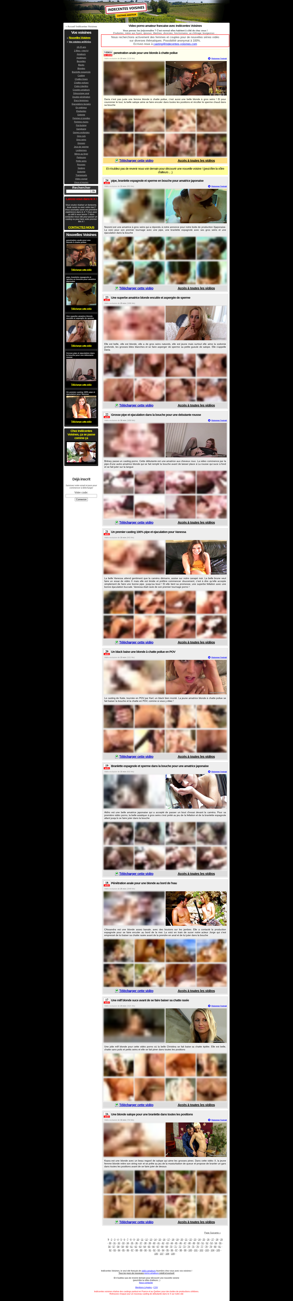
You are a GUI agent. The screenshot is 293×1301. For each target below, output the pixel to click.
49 (194, 1243)
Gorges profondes (81, 132)
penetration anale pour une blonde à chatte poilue (146, 53)
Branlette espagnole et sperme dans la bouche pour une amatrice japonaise (160, 766)
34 (127, 1243)
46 (180, 1243)
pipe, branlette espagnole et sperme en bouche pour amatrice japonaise (157, 180)
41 (158, 1243)
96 (172, 1250)
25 (204, 1239)
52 (207, 1243)
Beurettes (81, 61)
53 (211, 1243)
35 (132, 1243)
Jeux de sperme (81, 147)
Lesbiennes (81, 150)
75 (193, 1246)
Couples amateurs (81, 90)
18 (173, 1239)
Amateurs (81, 54)
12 (146, 1239)
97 (176, 1250)
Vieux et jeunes (81, 182)
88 (136, 1250)
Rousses (81, 164)
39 (150, 1243)
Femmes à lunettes (81, 118)
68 (162, 1246)
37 (141, 1243)
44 (172, 1243)
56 (109, 1246)
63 (140, 1246)
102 (201, 1250)
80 (215, 1246)
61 (131, 1246)
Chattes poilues (81, 83)
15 (160, 1239)
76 (197, 1246)
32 (119, 1243)
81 (219, 1246)
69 (166, 1246)
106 (156, 1254)
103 (207, 1250)
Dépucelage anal (81, 93)
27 (212, 1239)
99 (185, 1250)
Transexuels (81, 175)
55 (220, 1243)
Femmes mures (81, 122)
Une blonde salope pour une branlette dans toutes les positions (152, 1114)
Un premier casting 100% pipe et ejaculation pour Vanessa (148, 532)
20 (182, 1239)
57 (114, 1246)
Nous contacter (146, 1283)
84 (119, 1250)
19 (177, 1239)
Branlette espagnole (81, 72)
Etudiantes (81, 111)
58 (118, 1246)
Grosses (81, 143)
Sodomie (81, 172)
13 (151, 1239)
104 (212, 1250)
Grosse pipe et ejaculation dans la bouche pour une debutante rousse (156, 414)
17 (168, 1239)
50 (198, 1243)
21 (186, 1239)
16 (164, 1239)
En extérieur (81, 107)
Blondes (81, 68)
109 (173, 1254)
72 (180, 1246)
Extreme (81, 115)
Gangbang (81, 129)
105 (218, 1250)
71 (175, 1246)
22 (190, 1239)
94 (163, 1250)
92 (154, 1250)
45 (176, 1243)
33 (123, 1243)
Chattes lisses (81, 79)
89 (141, 1250)
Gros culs (81, 136)
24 (199, 1239)
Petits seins (81, 161)
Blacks (81, 65)
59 (122, 1246)
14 (155, 1239)
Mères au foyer (81, 154)
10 (138, 1239)
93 (159, 1250)
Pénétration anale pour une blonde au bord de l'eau (144, 883)
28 (217, 1239)
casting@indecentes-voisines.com (175, 44)
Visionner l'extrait (219, 58)
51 (202, 1243)
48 (189, 1243)
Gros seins (81, 139)
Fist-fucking (81, 125)
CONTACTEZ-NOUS (81, 227)
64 (144, 1246)
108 (167, 1254)
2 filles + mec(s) (81, 50)
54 (216, 1243)
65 (149, 1246)
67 (158, 1246)
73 (184, 1246)
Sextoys (81, 168)
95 (167, 1250)
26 (208, 1239)
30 (110, 1243)
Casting (81, 75)
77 (202, 1246)
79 (211, 1246)
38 (145, 1243)
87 (132, 1250)
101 (196, 1250)
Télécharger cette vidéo (136, 160)
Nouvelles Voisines (79, 37)
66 (153, 1246)
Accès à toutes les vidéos (196, 160)
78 (206, 1246)
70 (171, 1246)
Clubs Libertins (81, 86)
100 (190, 1250)
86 (128, 1250)
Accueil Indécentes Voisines (82, 26)
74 (189, 1246)
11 (142, 1239)
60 (127, 1246)
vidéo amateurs (149, 1271)
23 (195, 1239)
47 (185, 1243)
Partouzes (81, 157)
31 (114, 1243)
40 (154, 1243)
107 (161, 1254)
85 (123, 1250)
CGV (155, 1287)
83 (114, 1250)
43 (167, 1243)
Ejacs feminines (81, 100)
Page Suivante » (212, 1233)
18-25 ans (81, 47)
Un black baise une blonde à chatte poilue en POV (143, 651)
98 (181, 1250)
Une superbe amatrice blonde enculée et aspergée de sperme (150, 297)
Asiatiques (81, 58)
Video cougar (81, 179)
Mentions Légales (143, 1287)
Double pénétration (81, 97)
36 (136, 1243)
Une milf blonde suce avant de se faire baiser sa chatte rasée (150, 1000)
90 (145, 1250)
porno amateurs (151, 1273)
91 (150, 1250)
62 (136, 1246)
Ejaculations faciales (81, 104)
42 (163, 1243)
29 (221, 1239)
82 (110, 1250)
